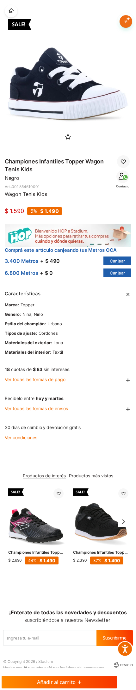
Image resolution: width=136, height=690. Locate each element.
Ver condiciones (21, 437)
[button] (123, 522)
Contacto (122, 186)
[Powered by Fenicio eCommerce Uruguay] (123, 664)
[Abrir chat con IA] (126, 21)
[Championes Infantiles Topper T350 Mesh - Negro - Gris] (101, 516)
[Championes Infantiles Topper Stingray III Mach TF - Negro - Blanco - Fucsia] (36, 516)
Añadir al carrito (56, 682)
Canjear (117, 260)
